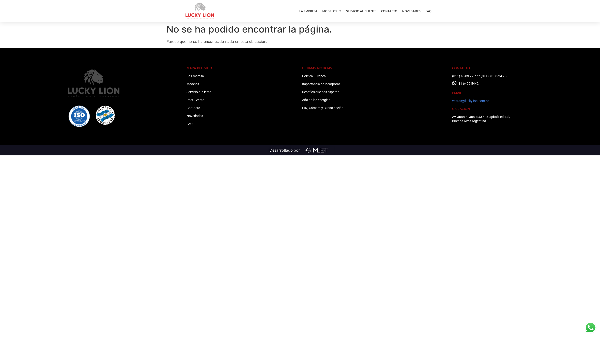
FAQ (428, 11)
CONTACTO (389, 11)
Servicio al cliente (199, 92)
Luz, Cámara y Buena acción (322, 108)
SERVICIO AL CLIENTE (361, 11)
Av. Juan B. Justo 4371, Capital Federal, (481, 117)
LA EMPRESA (308, 11)
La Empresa (195, 76)
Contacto (193, 108)
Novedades (195, 116)
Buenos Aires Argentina (469, 121)
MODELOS (329, 11)
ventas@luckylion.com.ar (470, 101)
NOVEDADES (411, 11)
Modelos (193, 84)
